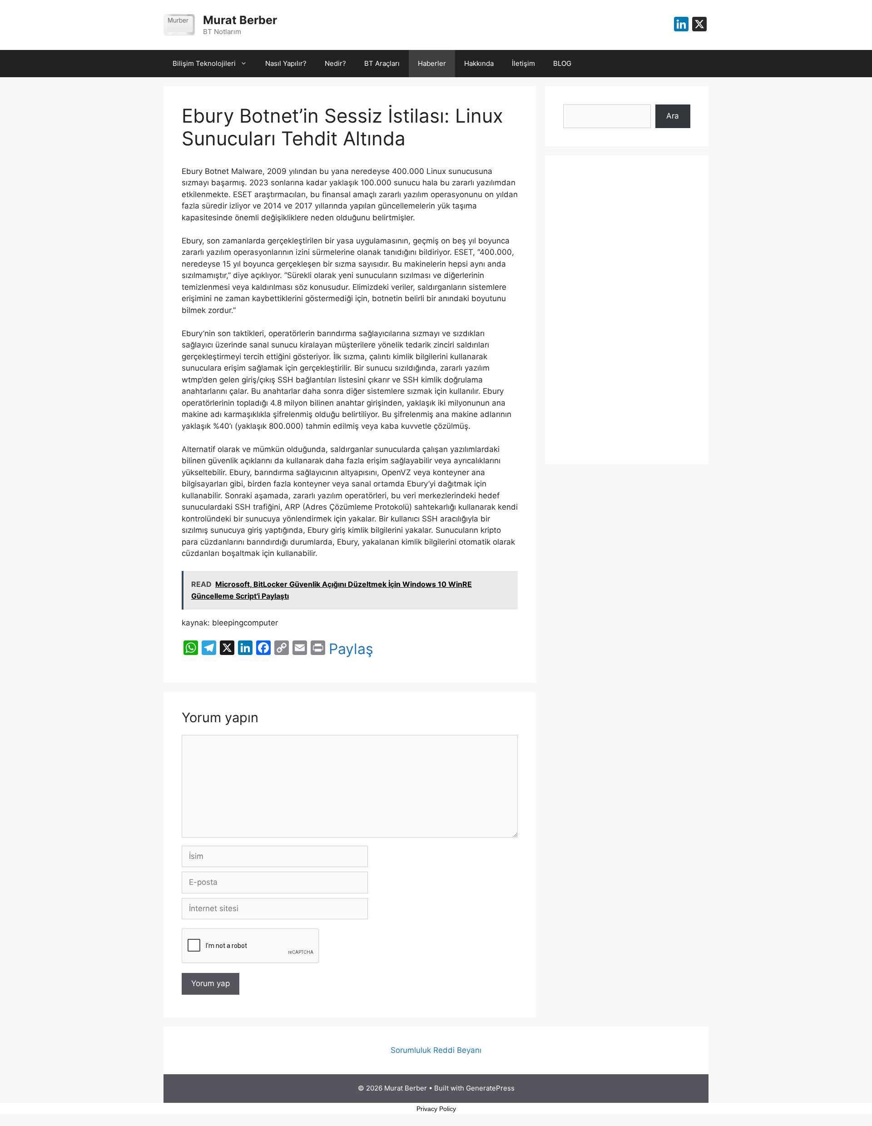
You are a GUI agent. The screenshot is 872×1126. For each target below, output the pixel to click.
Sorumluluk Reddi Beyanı (436, 1050)
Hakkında (479, 63)
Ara (672, 115)
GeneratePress (490, 1088)
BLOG (562, 63)
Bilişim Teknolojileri (204, 63)
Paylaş (351, 649)
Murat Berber (240, 20)
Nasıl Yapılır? (286, 63)
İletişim (523, 63)
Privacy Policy (436, 1108)
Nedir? (335, 63)
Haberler (432, 63)
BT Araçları (382, 63)
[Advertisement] (626, 310)
